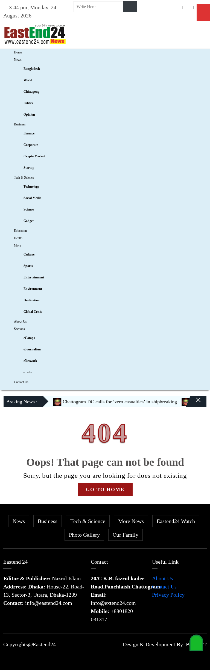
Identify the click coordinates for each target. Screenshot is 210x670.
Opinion (29, 114)
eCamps (29, 338)
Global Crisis (33, 312)
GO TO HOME (105, 489)
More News (131, 521)
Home (18, 52)
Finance (29, 133)
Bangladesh (32, 69)
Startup (29, 168)
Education (20, 231)
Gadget (29, 221)
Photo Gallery (84, 535)
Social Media (32, 198)
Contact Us (21, 382)
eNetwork (30, 361)
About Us (20, 321)
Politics (28, 103)
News (18, 60)
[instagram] (188, 7)
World (28, 80)
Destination (32, 300)
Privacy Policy (168, 595)
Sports (28, 266)
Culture (29, 254)
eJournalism (32, 349)
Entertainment (34, 277)
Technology (31, 186)
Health (18, 238)
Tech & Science (24, 177)
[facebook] (177, 7)
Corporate (31, 145)
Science (29, 209)
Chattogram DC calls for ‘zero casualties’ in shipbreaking (113, 401)
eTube (28, 372)
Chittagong (31, 92)
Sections (19, 329)
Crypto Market (34, 156)
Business (20, 124)
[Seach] (130, 6)
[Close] (193, 403)
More (17, 245)
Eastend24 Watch (176, 521)
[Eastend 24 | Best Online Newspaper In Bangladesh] (35, 34)
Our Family (125, 535)
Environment (33, 289)
